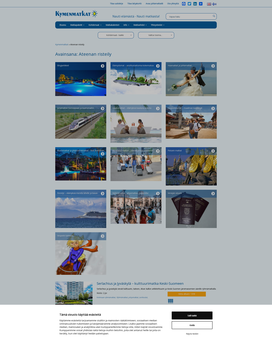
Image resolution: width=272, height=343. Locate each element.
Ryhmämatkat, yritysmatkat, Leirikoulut (130, 193)
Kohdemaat (94, 25)
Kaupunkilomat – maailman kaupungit (185, 108)
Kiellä (192, 325)
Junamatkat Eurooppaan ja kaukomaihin (75, 108)
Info (126, 25)
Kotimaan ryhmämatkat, (107, 297)
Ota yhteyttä (173, 3)
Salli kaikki (192, 315)
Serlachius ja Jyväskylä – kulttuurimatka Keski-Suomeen (140, 283)
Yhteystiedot (157, 25)
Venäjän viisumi (175, 193)
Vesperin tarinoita (65, 235)
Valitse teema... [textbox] (155, 35)
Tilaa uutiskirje (116, 3)
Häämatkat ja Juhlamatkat (180, 65)
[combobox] (116, 35)
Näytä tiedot (192, 333)
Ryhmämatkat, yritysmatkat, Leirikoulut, (132, 297)
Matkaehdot (139, 25)
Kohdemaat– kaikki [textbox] (115, 35)
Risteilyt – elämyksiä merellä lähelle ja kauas (77, 193)
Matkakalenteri (112, 25)
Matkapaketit (76, 25)
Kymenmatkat (61, 44)
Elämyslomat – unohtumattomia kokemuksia (133, 65)
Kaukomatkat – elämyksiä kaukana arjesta (131, 108)
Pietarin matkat (175, 150)
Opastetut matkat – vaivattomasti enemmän (132, 150)
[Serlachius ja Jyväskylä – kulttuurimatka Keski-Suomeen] (74, 293)
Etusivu (63, 25)
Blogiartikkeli (63, 65)
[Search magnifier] (213, 16)
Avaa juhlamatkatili (154, 3)
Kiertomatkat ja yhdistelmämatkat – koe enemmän (80, 150)
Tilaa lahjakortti (134, 3)
